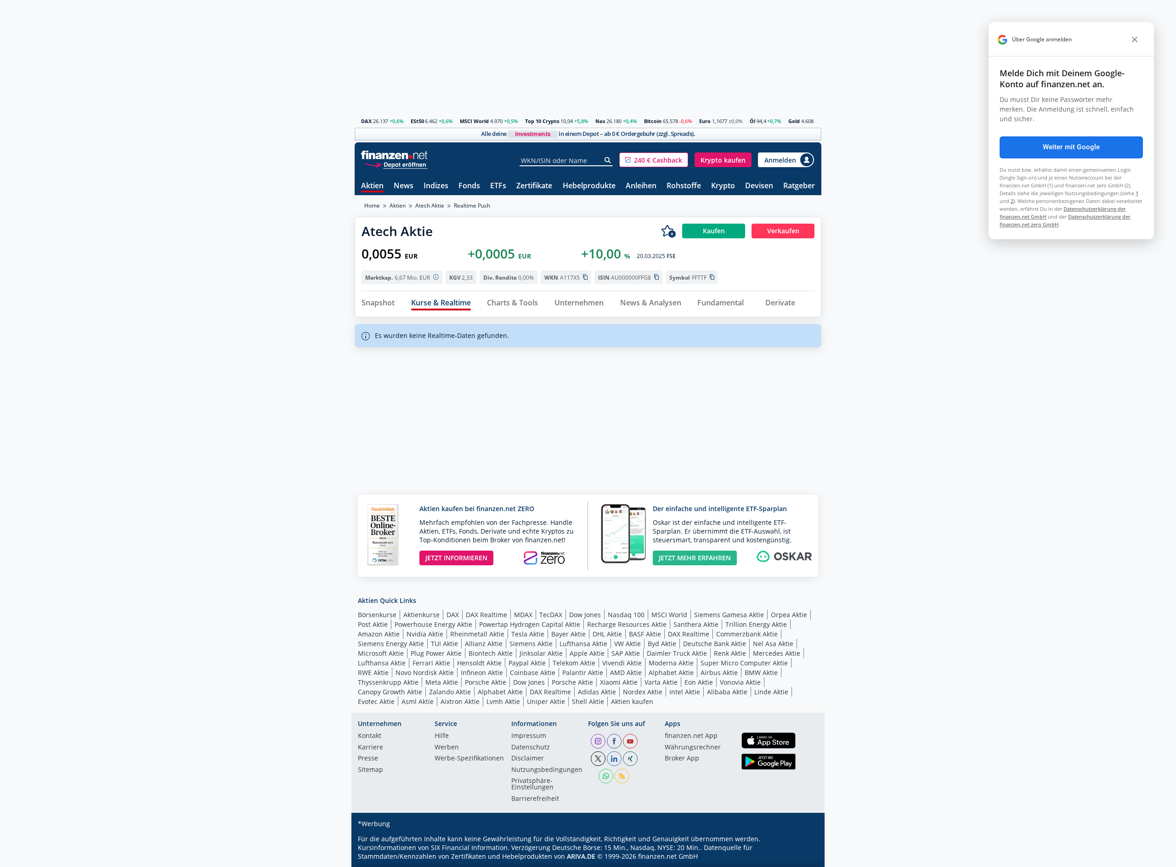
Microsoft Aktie (381, 653)
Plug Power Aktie (436, 653)
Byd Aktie (662, 643)
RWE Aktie (373, 672)
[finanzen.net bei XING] (630, 758)
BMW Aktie (761, 672)
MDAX (523, 614)
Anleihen (641, 186)
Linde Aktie (771, 691)
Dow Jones (585, 614)
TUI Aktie (444, 643)
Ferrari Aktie (431, 663)
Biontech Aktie (491, 653)
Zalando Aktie (450, 691)
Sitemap (370, 770)
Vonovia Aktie (740, 682)
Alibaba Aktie (727, 691)
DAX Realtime (486, 614)
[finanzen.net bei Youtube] (630, 741)
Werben (447, 747)
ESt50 (417, 121)
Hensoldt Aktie (479, 663)
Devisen (759, 186)
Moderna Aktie (671, 663)
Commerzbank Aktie (747, 634)
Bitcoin (653, 121)
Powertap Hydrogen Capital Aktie (529, 624)
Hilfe (442, 736)
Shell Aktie (588, 701)
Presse (368, 758)
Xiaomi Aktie (619, 682)
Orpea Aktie (789, 614)
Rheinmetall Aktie (477, 634)
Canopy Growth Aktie (390, 691)
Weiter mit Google (1071, 147)
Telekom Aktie (574, 663)
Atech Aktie (429, 205)
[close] (1135, 39)
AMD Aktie (626, 672)
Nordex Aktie (642, 691)
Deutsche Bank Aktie (714, 643)
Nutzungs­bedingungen (546, 770)
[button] (653, 159)
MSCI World (474, 121)
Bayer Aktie (568, 634)
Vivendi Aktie (622, 663)
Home (372, 205)
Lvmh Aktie (503, 701)
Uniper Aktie (546, 701)
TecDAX (550, 614)
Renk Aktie (730, 653)
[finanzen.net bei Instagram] (598, 741)
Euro (705, 121)
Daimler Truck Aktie (677, 653)
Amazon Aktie (379, 634)
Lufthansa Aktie (583, 643)
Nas (600, 121)
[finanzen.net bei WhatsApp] (606, 776)
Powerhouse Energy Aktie (433, 624)
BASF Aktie (645, 634)
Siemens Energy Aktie (391, 643)
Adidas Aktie (597, 691)
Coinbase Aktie (532, 672)
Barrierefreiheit (535, 799)
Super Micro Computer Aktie (744, 663)
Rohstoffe (684, 186)
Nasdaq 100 (626, 614)
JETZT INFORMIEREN (456, 557)
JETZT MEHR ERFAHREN (695, 557)
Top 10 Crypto (542, 121)
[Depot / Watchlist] (668, 231)
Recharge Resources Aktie (627, 624)
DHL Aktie (607, 634)
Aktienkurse (421, 614)
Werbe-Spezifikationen (469, 758)
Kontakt (369, 736)
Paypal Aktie (527, 663)
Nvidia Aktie (425, 634)
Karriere (370, 747)
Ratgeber (799, 186)
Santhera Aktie (695, 624)
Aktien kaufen (632, 701)
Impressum (528, 736)
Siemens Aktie (531, 643)
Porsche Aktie (485, 682)
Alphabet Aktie (671, 672)
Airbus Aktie (719, 672)
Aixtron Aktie (460, 701)
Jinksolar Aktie (541, 653)
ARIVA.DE (581, 856)
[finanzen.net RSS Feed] (622, 776)
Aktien (372, 186)
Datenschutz (530, 747)
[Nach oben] (802, 857)
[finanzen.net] (394, 155)
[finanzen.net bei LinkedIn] (614, 758)
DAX (366, 121)
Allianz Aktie (484, 643)
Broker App (682, 758)
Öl (752, 121)
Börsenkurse (377, 614)
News (403, 186)
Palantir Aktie (582, 672)
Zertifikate (534, 186)
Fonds (469, 186)
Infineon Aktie (482, 672)
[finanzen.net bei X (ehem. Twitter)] (598, 758)
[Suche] (608, 160)
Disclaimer (527, 758)
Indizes (436, 186)
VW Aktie (627, 643)
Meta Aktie (441, 682)
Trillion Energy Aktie (756, 624)
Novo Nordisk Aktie (425, 672)
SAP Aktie (625, 653)
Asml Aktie (417, 701)
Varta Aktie (661, 682)
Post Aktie (373, 624)
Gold (794, 121)
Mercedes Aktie (776, 653)
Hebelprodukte (589, 186)
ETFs (498, 186)
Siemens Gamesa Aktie (729, 614)
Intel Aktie (684, 691)
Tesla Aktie (527, 634)
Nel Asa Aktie (773, 643)
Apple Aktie (587, 653)
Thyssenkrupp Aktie (388, 682)
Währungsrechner (693, 747)
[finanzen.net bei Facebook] (614, 741)
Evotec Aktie (376, 701)
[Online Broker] (395, 164)
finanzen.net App (691, 736)
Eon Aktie (698, 682)
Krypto (723, 186)
